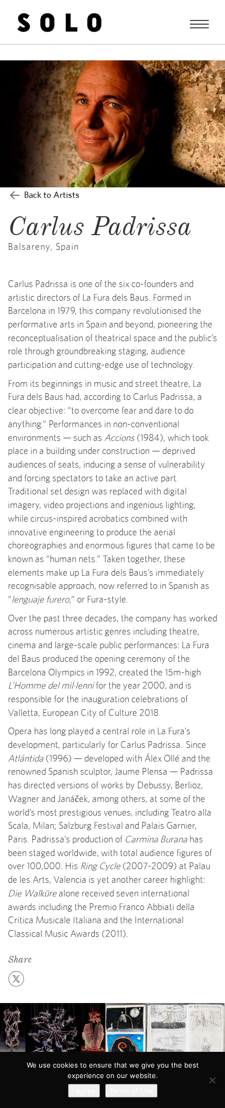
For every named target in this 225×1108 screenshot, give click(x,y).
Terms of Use (131, 1090)
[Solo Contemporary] (59, 22)
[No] (212, 1080)
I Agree (84, 1090)
